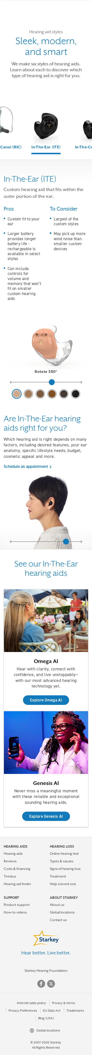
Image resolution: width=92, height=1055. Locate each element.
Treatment (58, 876)
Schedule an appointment (26, 466)
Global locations (62, 912)
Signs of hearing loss (65, 869)
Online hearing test (64, 853)
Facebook (41, 984)
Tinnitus (10, 876)
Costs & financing (17, 869)
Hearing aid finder (17, 884)
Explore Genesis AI (46, 816)
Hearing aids (13, 853)
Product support (17, 905)
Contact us (58, 920)
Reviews (10, 861)
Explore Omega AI (46, 700)
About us (57, 905)
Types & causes (61, 861)
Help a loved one (63, 884)
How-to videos (15, 912)
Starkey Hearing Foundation (46, 970)
